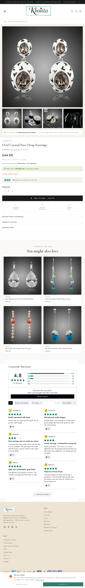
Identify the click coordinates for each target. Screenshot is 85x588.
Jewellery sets (48, 531)
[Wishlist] (76, 11)
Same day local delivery (11, 546)
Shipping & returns (10, 540)
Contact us (7, 559)
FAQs (5, 549)
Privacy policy (39, 580)
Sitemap (6, 562)
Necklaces (47, 524)
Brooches (47, 521)
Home (5, 21)
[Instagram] (5, 527)
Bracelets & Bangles (50, 528)
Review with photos (21, 403)
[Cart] (80, 11)
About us (6, 555)
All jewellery (48, 512)
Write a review (42, 396)
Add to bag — (43, 198)
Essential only (22, 584)
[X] (16, 527)
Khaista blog (8, 552)
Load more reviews (42, 494)
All (11, 403)
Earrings (46, 515)
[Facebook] (8, 527)
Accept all (63, 584)
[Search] (72, 11)
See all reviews (15, 150)
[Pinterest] (12, 527)
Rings (46, 518)
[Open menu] (5, 11)
